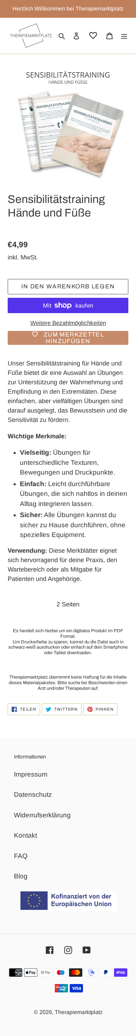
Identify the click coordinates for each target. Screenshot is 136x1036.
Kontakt (25, 835)
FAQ (21, 856)
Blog (21, 876)
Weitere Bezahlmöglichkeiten (68, 323)
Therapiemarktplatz (79, 1012)
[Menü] (124, 35)
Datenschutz (33, 794)
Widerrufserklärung (42, 815)
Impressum (30, 774)
